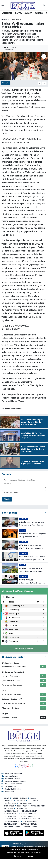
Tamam (30, 856)
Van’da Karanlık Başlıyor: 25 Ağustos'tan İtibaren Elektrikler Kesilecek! (32, 535)
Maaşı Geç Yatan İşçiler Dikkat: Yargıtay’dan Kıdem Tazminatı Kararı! (32, 524)
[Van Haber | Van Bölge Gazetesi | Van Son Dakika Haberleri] (23, 5)
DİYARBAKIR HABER (38, 806)
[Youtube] (28, 766)
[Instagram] (24, 766)
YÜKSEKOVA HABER (11, 811)
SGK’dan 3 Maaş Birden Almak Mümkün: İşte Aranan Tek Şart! (32, 558)
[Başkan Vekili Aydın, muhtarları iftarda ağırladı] (24, 66)
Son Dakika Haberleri (13, 789)
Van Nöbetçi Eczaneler (13, 773)
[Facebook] (16, 766)
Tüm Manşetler (10, 786)
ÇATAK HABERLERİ (30, 821)
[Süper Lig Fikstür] (45, 657)
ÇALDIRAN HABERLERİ (12, 821)
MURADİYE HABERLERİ (12, 826)
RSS (6, 846)
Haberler (5, 20)
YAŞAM (22, 530)
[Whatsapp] (32, 766)
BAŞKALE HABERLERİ (27, 816)
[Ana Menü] (3, 5)
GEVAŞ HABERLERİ (10, 824)
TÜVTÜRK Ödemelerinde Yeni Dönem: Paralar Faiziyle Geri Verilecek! (32, 581)
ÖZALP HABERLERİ (10, 819)
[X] (20, 766)
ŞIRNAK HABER (21, 808)
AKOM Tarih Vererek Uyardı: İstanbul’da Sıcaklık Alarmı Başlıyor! (31, 570)
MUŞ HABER (8, 808)
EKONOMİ (23, 519)
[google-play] (34, 833)
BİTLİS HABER (9, 806)
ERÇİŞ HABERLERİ (10, 816)
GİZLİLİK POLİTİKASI (19, 798)
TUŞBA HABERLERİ (10, 814)
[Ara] (44, 5)
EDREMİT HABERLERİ (28, 814)
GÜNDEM (38, 13)
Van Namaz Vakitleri (12, 779)
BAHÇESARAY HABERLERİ (30, 819)
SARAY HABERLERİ (30, 826)
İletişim (33, 798)
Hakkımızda (8, 801)
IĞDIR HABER (22, 806)
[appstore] (13, 833)
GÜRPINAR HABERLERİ (29, 824)
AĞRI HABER (33, 801)
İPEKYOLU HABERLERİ (29, 811)
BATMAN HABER (26, 803)
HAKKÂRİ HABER (10, 803)
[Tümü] (45, 513)
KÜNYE (6, 798)
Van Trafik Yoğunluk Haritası (15, 781)
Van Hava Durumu (11, 776)
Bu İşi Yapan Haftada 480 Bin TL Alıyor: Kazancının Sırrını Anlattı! (31, 547)
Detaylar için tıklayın (24, 648)
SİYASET (28, 13)
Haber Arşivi (9, 791)
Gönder (7, 499)
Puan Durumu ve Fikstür (13, 784)
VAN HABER (7, 13)
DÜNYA (18, 13)
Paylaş (7, 83)
